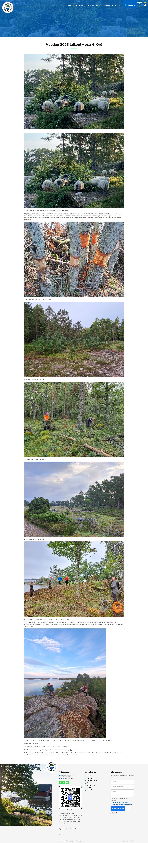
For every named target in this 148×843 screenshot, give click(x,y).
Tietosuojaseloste (78, 841)
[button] (98, 5)
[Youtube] (67, 782)
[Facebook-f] (63, 782)
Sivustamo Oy (130, 841)
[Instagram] (60, 782)
